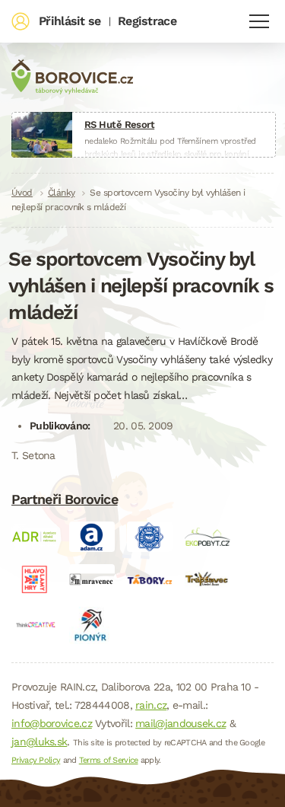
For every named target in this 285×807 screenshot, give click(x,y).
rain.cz (150, 705)
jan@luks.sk (39, 741)
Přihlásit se (70, 21)
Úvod (22, 192)
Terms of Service (108, 760)
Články (61, 192)
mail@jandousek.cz (180, 723)
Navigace (259, 21)
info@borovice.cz (51, 723)
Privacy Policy (35, 760)
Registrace (147, 21)
